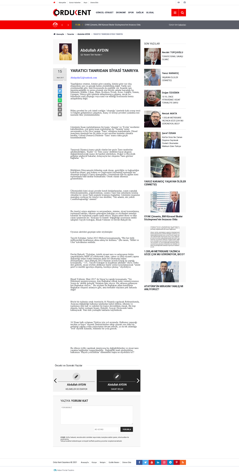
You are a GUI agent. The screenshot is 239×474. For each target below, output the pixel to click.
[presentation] (62, 24)
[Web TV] (178, 2)
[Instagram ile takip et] (164, 462)
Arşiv (85, 2)
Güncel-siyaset (105, 12)
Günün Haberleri (75, 2)
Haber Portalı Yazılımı (65, 470)
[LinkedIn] (60, 96)
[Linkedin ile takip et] (158, 462)
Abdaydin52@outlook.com (83, 77)
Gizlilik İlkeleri (114, 462)
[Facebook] (60, 86)
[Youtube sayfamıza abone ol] (152, 462)
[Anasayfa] (54, 2)
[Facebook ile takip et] (139, 462)
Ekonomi (121, 12)
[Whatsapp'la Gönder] (60, 100)
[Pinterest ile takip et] (177, 462)
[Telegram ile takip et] (170, 462)
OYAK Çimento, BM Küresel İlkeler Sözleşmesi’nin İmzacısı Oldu (113, 25)
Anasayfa (85, 462)
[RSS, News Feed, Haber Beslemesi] (183, 462)
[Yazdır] (60, 110)
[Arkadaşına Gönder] (60, 105)
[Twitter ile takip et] (145, 462)
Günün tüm (177, 25)
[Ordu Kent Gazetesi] (72, 12)
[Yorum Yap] (60, 114)
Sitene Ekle (94, 2)
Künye (94, 462)
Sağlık (140, 12)
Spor (131, 12)
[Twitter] (60, 91)
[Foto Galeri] (184, 2)
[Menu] (175, 12)
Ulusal (150, 12)
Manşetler (62, 2)
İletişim (103, 462)
